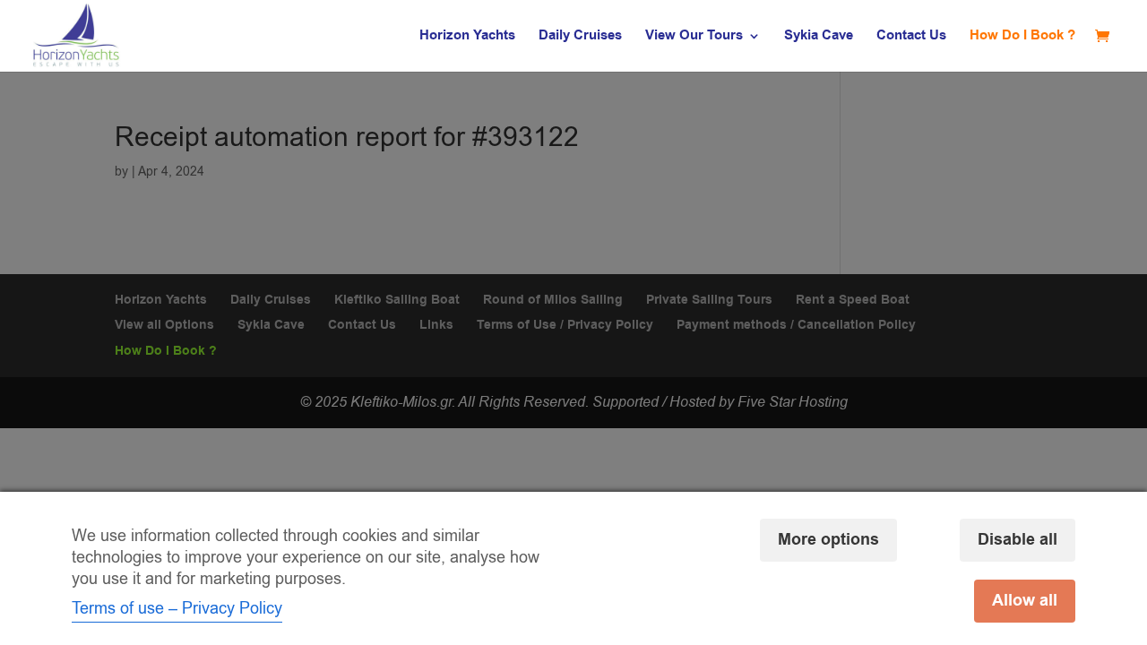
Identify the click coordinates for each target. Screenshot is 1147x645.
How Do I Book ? (1022, 37)
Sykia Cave (818, 37)
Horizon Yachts (467, 37)
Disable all (1017, 540)
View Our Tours (694, 37)
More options (828, 540)
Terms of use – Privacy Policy (177, 608)
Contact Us (911, 37)
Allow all (1024, 600)
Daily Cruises (580, 37)
